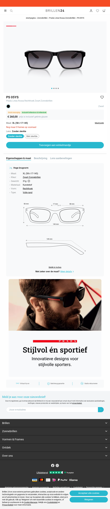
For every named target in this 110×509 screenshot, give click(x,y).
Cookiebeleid (78, 487)
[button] (102, 97)
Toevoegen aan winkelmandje (55, 145)
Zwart (37, 100)
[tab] (55, 423)
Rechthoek (29, 100)
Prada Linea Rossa (15, 100)
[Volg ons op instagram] (57, 465)
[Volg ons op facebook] (52, 465)
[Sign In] (91, 11)
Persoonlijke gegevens (94, 487)
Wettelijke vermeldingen (61, 487)
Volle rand (27, 192)
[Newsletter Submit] (101, 409)
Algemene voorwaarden (40, 487)
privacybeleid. (77, 403)
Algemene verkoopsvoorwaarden (17, 487)
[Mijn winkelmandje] (104, 11)
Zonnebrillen (46, 100)
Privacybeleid (7, 505)
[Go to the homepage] (55, 10)
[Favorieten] (97, 11)
